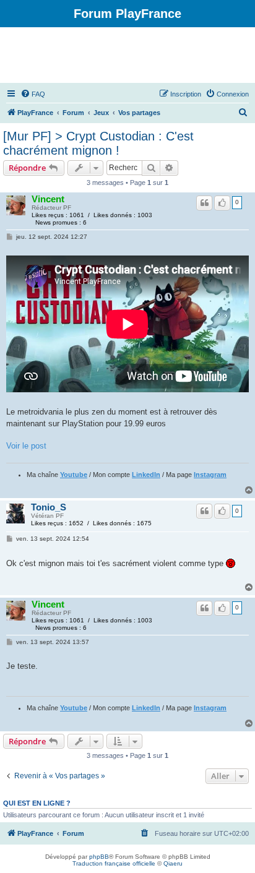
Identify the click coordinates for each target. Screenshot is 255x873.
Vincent (48, 199)
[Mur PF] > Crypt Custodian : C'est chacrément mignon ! (98, 143)
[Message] (10, 237)
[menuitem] (32, 94)
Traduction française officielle (113, 863)
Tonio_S (48, 507)
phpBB (99, 856)
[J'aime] (222, 203)
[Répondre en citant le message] (204, 203)
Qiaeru (173, 863)
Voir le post (26, 445)
